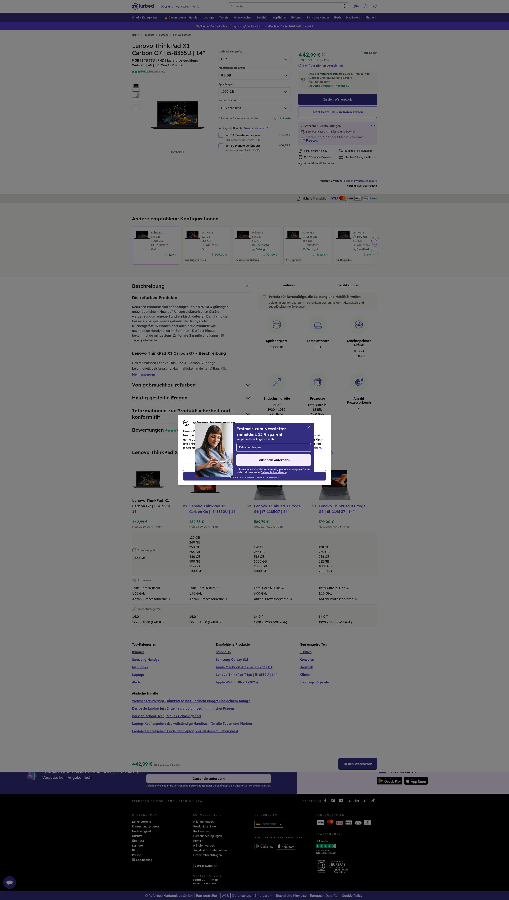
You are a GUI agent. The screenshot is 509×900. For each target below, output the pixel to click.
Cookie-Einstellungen (292, 444)
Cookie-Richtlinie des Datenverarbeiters (293, 448)
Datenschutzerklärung (237, 448)
